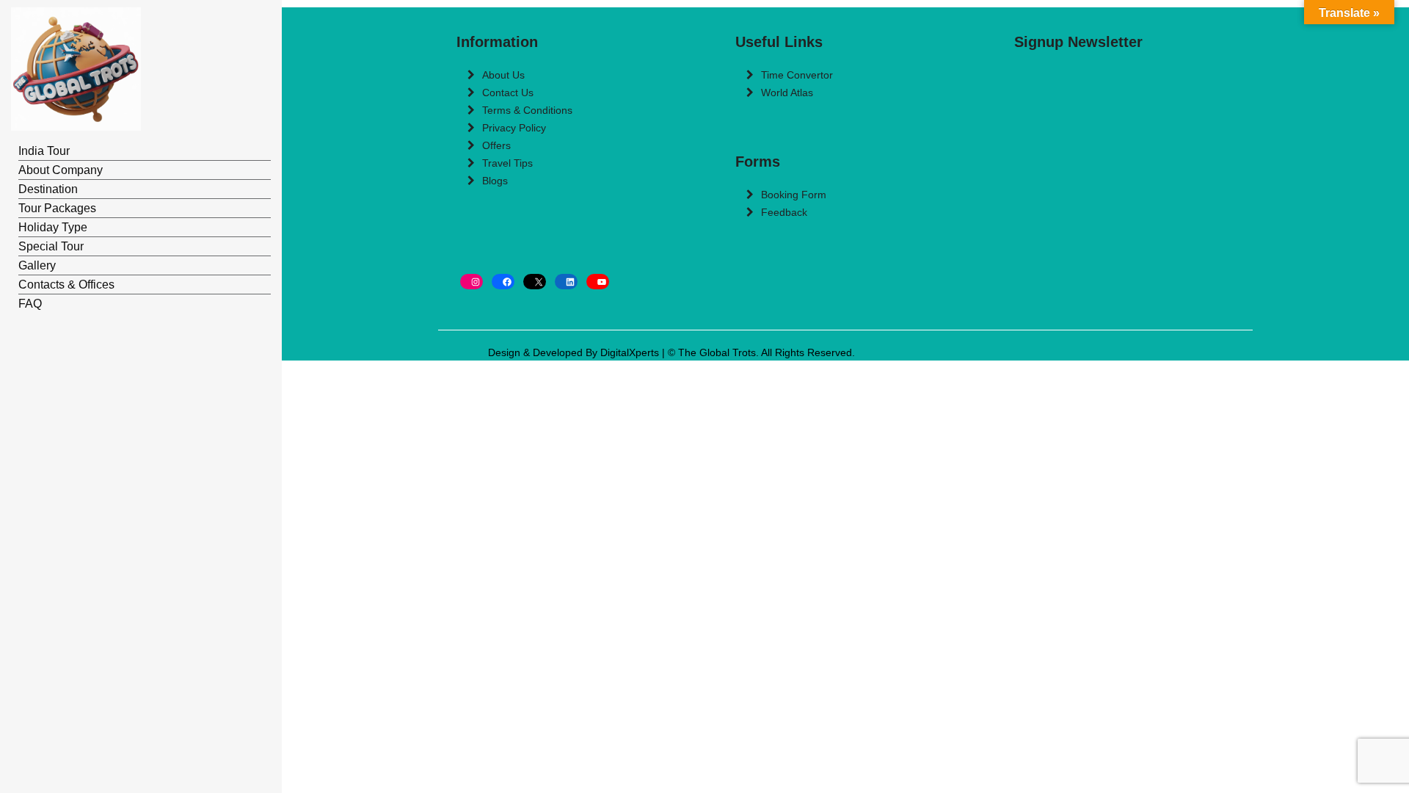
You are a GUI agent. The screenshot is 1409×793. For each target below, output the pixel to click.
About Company (60, 170)
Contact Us (508, 92)
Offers (496, 145)
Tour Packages (57, 208)
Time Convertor (797, 75)
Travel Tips (507, 163)
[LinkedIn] (566, 281)
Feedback (784, 212)
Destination (48, 189)
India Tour (44, 151)
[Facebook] (503, 281)
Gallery (37, 265)
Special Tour (51, 246)
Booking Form (793, 194)
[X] (534, 281)
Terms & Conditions (527, 110)
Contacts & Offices (66, 284)
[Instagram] (471, 281)
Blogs (495, 181)
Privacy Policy (514, 128)
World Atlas (787, 92)
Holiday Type (52, 227)
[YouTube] (597, 281)
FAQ (30, 303)
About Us (503, 75)
